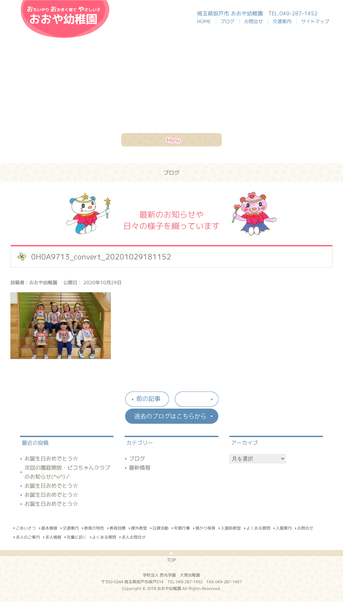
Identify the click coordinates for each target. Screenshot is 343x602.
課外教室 (139, 527)
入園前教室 (231, 527)
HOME (207, 21)
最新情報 (139, 467)
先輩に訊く (77, 536)
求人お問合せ (134, 536)
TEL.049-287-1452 (293, 13)
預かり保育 (205, 527)
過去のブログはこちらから (171, 416)
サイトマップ (315, 21)
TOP (171, 560)
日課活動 (160, 527)
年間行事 (182, 527)
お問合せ (255, 21)
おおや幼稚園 (65, 19)
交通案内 (283, 21)
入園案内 (284, 527)
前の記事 (148, 399)
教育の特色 (94, 527)
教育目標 (118, 527)
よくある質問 (258, 527)
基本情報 (49, 527)
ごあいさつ (26, 527)
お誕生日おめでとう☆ (51, 458)
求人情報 (53, 536)
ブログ (228, 21)
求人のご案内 (28, 536)
